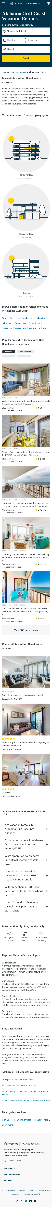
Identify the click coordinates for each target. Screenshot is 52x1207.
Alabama (20, 72)
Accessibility (16, 1194)
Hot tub (8, 356)
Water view (20, 328)
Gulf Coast (7, 1120)
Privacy (32, 1190)
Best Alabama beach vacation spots (19, 1085)
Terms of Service (44, 1190)
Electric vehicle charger (21, 318)
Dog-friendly (25, 351)
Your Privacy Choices (30, 1194)
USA (12, 72)
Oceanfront (34, 323)
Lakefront (7, 323)
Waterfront (34, 328)
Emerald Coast (24, 1120)
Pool (4, 318)
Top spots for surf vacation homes (18, 1079)
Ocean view (20, 323)
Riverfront (7, 328)
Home (5, 72)
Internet (24, 356)
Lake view (41, 318)
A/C (45, 328)
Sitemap (22, 1190)
